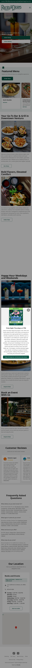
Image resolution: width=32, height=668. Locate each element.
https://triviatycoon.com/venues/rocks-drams (16, 357)
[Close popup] (28, 310)
